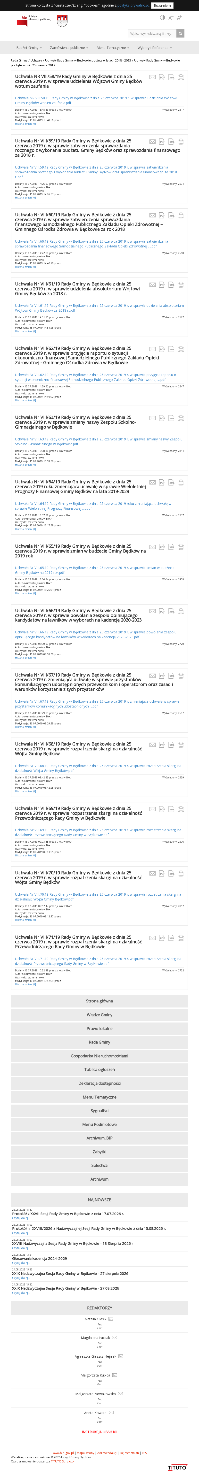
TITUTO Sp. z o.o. (62, 1461)
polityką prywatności (133, 5)
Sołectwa (99, 1165)
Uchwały (36, 60)
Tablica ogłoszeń (99, 1069)
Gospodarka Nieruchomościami (99, 1056)
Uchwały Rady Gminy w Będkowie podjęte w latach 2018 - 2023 (88, 60)
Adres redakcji (107, 1453)
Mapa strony (85, 1453)
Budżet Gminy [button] (27, 47)
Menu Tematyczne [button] (112, 47)
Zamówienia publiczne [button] (68, 47)
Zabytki (99, 1151)
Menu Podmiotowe (99, 1124)
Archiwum (99, 1179)
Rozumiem (162, 5)
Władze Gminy (99, 1014)
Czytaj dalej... (21, 1218)
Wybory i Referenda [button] (153, 47)
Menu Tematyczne (99, 1097)
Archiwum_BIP (100, 1138)
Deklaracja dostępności (99, 1083)
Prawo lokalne (100, 1028)
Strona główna (99, 1001)
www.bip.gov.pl (63, 1453)
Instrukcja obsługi (99, 1432)
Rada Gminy (19, 60)
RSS (144, 1453)
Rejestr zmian (129, 1453)
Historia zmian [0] (25, 123)
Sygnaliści (99, 1110)
